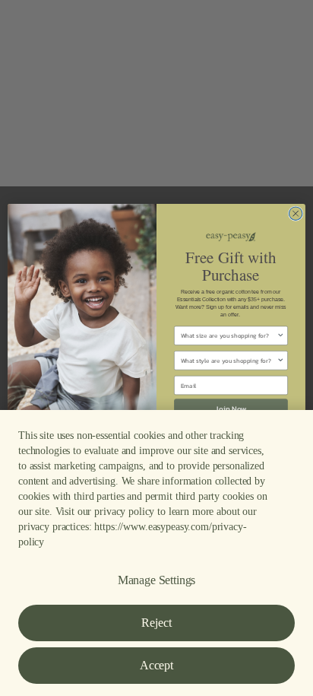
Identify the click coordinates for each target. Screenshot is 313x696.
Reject (156, 622)
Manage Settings (157, 580)
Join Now (231, 407)
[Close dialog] (295, 215)
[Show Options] (280, 334)
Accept (156, 665)
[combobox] (229, 334)
